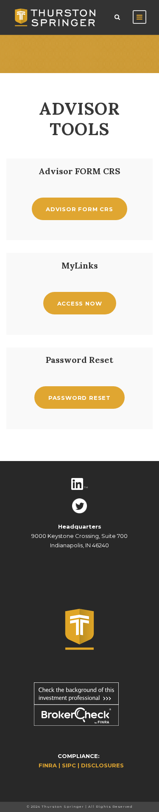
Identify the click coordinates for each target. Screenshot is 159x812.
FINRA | (50, 765)
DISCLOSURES (102, 765)
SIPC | (71, 765)
